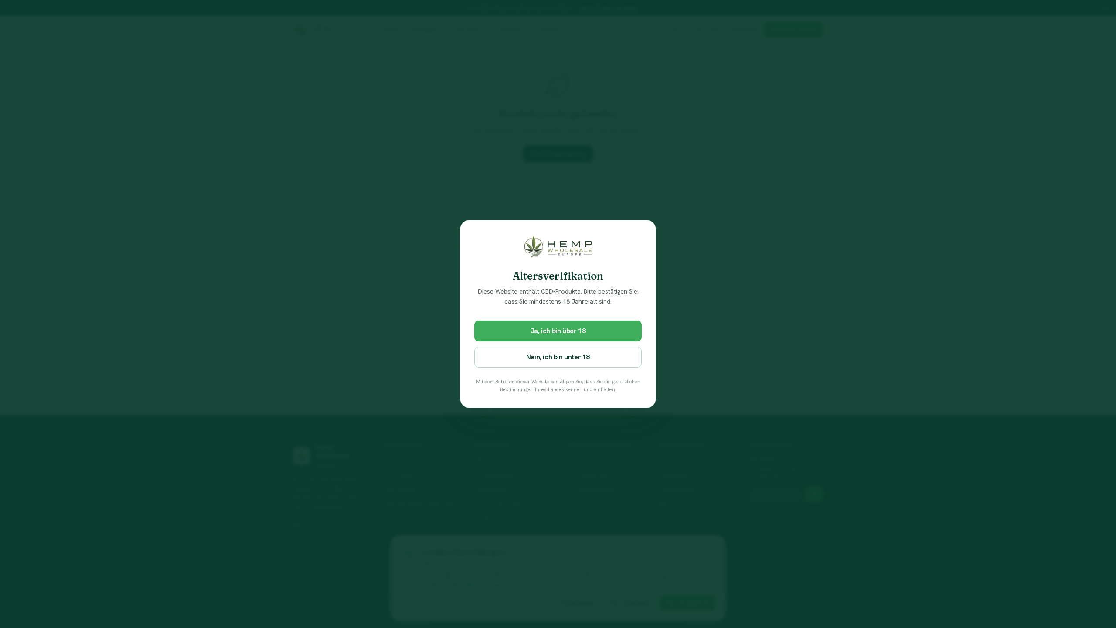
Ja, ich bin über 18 (558, 330)
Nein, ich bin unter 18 (558, 357)
